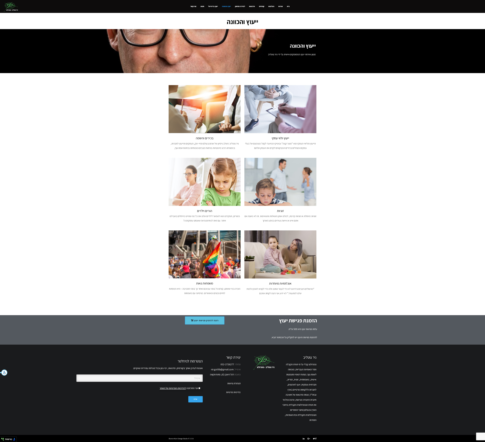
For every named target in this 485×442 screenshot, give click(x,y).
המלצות (271, 6)
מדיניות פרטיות (233, 392)
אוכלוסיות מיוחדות (280, 283)
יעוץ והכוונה (226, 6)
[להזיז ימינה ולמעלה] (3, 438)
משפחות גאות (204, 283)
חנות (202, 6)
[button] (4, 372)
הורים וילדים (204, 211)
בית (288, 6)
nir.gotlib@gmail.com (222, 369)
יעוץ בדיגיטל (213, 6)
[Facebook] (315, 438)
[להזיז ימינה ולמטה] (3, 440)
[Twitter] (314, 438)
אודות (280, 6)
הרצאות (252, 6)
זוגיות (280, 211)
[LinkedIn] (304, 438)
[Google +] (308, 438)
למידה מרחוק (240, 6)
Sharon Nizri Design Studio (178, 438)
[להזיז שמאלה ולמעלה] (2, 438)
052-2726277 (228, 364)
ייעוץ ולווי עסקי (280, 138)
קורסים (261, 6)
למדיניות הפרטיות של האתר (173, 388)
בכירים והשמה (204, 138)
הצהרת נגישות (234, 383)
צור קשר (193, 6)
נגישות (8, 439)
